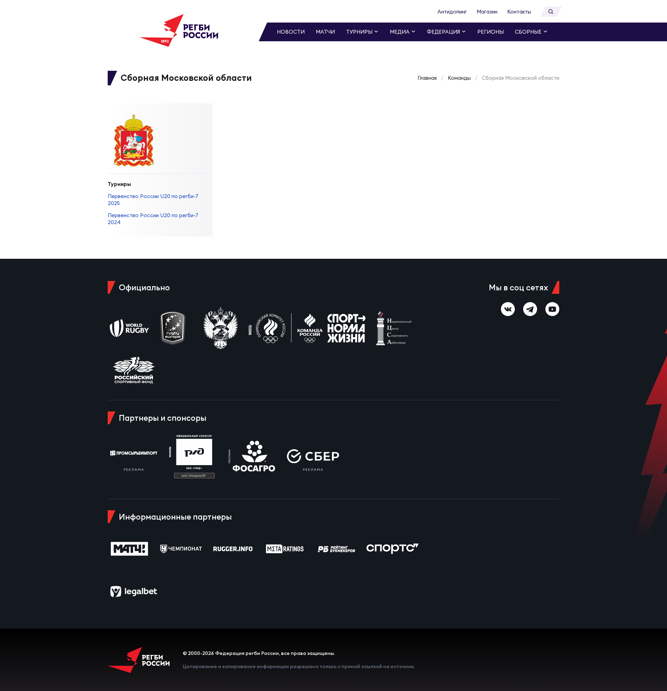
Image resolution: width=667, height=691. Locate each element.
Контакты (519, 11)
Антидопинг (452, 11)
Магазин (487, 11)
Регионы (490, 31)
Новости (291, 31)
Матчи (325, 31)
